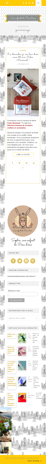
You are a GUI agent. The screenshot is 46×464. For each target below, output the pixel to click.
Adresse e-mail (14, 291)
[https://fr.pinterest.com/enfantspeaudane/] (33, 263)
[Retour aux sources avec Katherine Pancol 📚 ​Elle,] (6, 424)
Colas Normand (13, 123)
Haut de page (34, 461)
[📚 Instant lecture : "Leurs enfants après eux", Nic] (6, 448)
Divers (23, 50)
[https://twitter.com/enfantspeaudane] (20, 263)
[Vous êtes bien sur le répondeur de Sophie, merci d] (6, 413)
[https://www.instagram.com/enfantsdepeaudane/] (26, 263)
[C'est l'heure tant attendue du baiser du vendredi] (6, 436)
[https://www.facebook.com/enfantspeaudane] (13, 263)
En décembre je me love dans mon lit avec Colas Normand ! (23, 57)
